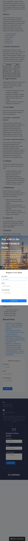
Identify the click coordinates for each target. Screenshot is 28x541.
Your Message (5, 290)
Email (2, 283)
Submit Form (14, 300)
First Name (4, 276)
